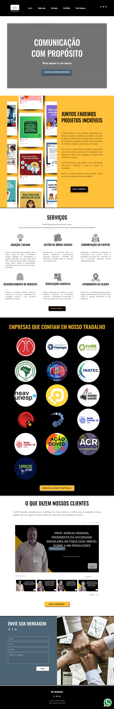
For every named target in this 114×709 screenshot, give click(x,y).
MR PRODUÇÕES (57, 691)
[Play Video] (25, 585)
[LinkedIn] (106, 7)
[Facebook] (103, 7)
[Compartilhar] (84, 523)
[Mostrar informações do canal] (89, 523)
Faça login (96, 522)
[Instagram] (101, 7)
